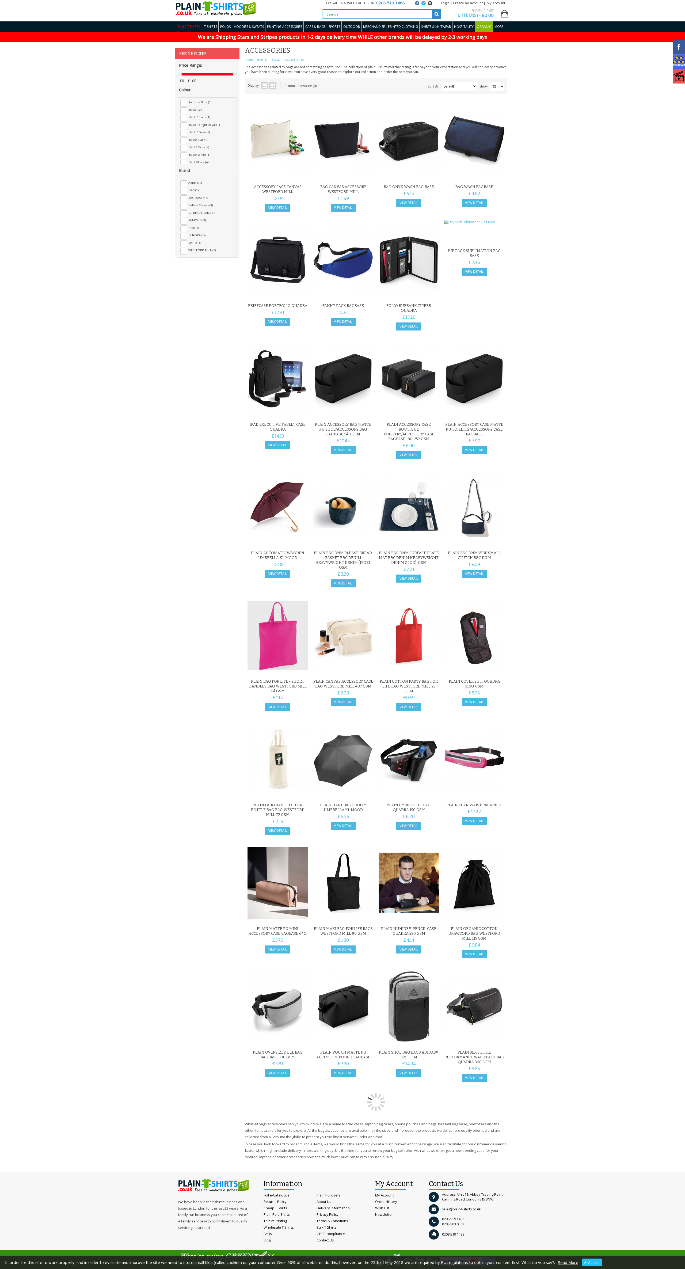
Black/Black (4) (198, 162)
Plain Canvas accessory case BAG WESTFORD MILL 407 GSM (343, 684)
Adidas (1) (195, 183)
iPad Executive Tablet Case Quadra (278, 427)
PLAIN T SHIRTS (256, 60)
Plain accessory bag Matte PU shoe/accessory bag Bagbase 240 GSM (343, 429)
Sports (334, 26)
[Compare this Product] (302, 175)
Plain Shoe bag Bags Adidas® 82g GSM (409, 1054)
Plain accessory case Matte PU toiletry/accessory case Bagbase (474, 429)
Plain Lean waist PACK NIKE (474, 805)
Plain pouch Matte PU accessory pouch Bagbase (343, 1054)
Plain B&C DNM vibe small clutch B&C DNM (474, 555)
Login (445, 3)
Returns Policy (275, 1201)
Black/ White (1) (199, 155)
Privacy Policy (327, 1214)
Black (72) (194, 110)
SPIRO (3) (194, 243)
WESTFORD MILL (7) (202, 250)
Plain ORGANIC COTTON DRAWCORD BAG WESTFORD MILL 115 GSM (474, 933)
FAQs (268, 1233)
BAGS (276, 60)
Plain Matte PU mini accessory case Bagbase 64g (278, 931)
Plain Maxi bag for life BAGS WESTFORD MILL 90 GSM (343, 931)
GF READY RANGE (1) (202, 213)
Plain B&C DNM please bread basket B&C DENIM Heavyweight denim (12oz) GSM (343, 560)
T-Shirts (210, 26)
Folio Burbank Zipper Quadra (408, 308)
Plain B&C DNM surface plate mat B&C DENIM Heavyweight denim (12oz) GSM (409, 558)
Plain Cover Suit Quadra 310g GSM (474, 684)
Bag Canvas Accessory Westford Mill (343, 189)
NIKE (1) (193, 228)
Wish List (382, 1208)
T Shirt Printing (275, 1220)
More (498, 26)
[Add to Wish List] (293, 175)
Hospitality (464, 26)
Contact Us (325, 1240)
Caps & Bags (315, 26)
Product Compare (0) (301, 85)
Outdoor (351, 26)
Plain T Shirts (188, 26)
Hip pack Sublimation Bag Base (474, 253)
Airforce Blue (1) (199, 102)
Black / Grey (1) (199, 132)
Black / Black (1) (199, 117)
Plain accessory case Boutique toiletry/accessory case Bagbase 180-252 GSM (408, 431)
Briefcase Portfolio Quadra (277, 305)
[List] (264, 85)
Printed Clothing (403, 26)
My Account (384, 1195)
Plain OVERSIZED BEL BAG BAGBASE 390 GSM (278, 1054)
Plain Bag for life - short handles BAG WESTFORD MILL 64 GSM (278, 686)
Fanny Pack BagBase (343, 305)
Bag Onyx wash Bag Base (409, 187)
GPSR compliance (331, 1233)
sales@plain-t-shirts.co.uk (461, 1209)
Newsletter (384, 1214)
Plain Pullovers (329, 1195)
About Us (324, 1201)
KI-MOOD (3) (197, 220)
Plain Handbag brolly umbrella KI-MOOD (343, 807)
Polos (225, 26)
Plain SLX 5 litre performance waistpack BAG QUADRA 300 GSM (474, 1057)
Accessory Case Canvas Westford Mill (278, 189)
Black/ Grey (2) (198, 147)
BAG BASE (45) (198, 198)
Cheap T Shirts (275, 1208)
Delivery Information (333, 1208)
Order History (386, 1201)
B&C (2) (193, 190)
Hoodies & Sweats (249, 26)
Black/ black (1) (198, 140)
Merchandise (374, 26)
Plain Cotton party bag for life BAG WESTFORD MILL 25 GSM (409, 686)
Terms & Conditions (332, 1220)
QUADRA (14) (197, 235)
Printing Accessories (284, 26)
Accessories (294, 60)
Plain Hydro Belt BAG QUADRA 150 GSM (409, 807)
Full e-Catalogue (277, 1195)
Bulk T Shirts (326, 1227)
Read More (568, 1262)
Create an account (468, 3)
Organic (484, 26)
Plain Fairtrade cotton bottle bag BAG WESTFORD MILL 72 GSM (278, 810)
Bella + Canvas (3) (200, 205)
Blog (267, 1240)
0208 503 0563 (453, 1224)
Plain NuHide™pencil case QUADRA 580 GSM (408, 931)
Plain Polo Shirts (277, 1214)
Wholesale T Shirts (279, 1227)
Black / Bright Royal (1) (204, 125)
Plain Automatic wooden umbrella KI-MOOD (277, 555)
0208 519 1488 (453, 1219)
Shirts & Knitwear (436, 26)
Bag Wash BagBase (474, 187)
